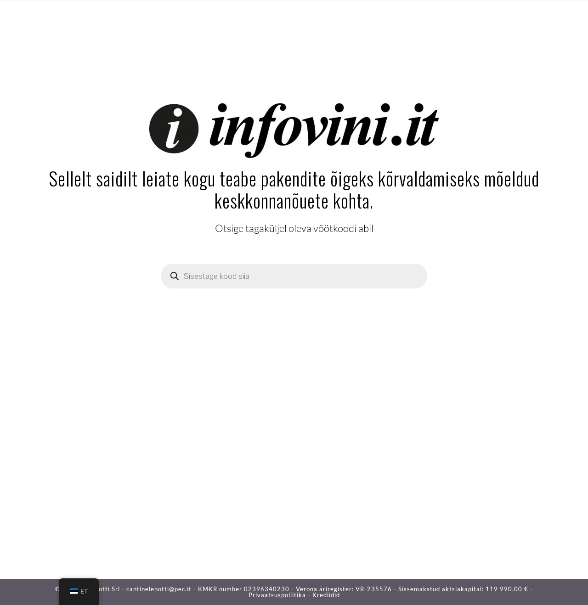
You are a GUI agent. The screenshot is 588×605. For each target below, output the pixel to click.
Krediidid (326, 595)
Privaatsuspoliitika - (280, 595)
